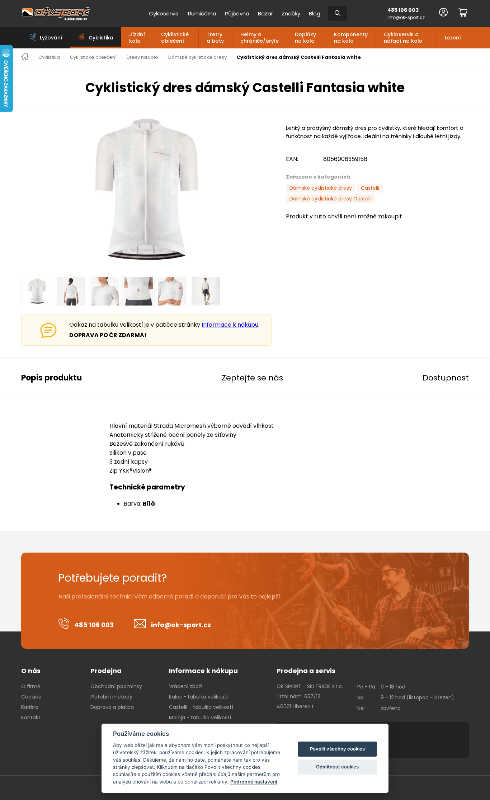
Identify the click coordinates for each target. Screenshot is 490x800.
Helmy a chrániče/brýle (259, 37)
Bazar (265, 13)
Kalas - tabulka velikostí (198, 696)
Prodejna (106, 670)
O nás (31, 670)
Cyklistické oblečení (175, 37)
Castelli (370, 187)
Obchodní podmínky (116, 686)
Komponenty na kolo (351, 37)
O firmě (31, 686)
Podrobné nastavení (253, 782)
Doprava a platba (112, 707)
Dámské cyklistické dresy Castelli (330, 198)
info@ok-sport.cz (406, 17)
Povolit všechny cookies (337, 749)
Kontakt (31, 717)
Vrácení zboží (185, 686)
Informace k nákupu (230, 325)
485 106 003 (403, 10)
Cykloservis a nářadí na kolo (403, 37)
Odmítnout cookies (337, 767)
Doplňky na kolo (305, 37)
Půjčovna (237, 13)
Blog (314, 13)
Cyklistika (49, 57)
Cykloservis (163, 13)
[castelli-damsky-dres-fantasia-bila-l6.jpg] (146, 190)
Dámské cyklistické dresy (197, 57)
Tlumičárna (201, 13)
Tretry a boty (215, 37)
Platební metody (111, 696)
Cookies (31, 696)
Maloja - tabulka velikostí (200, 717)
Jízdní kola (137, 37)
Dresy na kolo (142, 57)
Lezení (453, 37)
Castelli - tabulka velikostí (201, 707)
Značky (291, 13)
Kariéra (29, 707)
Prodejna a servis (306, 670)
